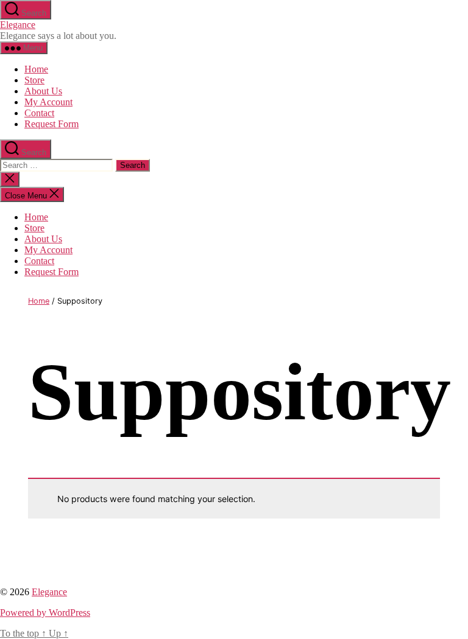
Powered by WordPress (45, 612)
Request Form (51, 124)
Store (34, 80)
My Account (48, 102)
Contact (39, 113)
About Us (43, 91)
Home (36, 69)
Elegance (17, 24)
